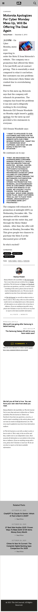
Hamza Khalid (7, 35)
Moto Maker (12, 261)
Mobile (7, 253)
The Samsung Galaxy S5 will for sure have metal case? (20, 332)
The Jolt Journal (29, 280)
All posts (14, 314)
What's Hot (9, 256)
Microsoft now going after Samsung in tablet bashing (18, 325)
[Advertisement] (19, 377)
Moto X (20, 261)
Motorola (17, 253)
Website (24, 314)
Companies (7, 11)
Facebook (31, 284)
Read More (20, 519)
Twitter (32, 282)
